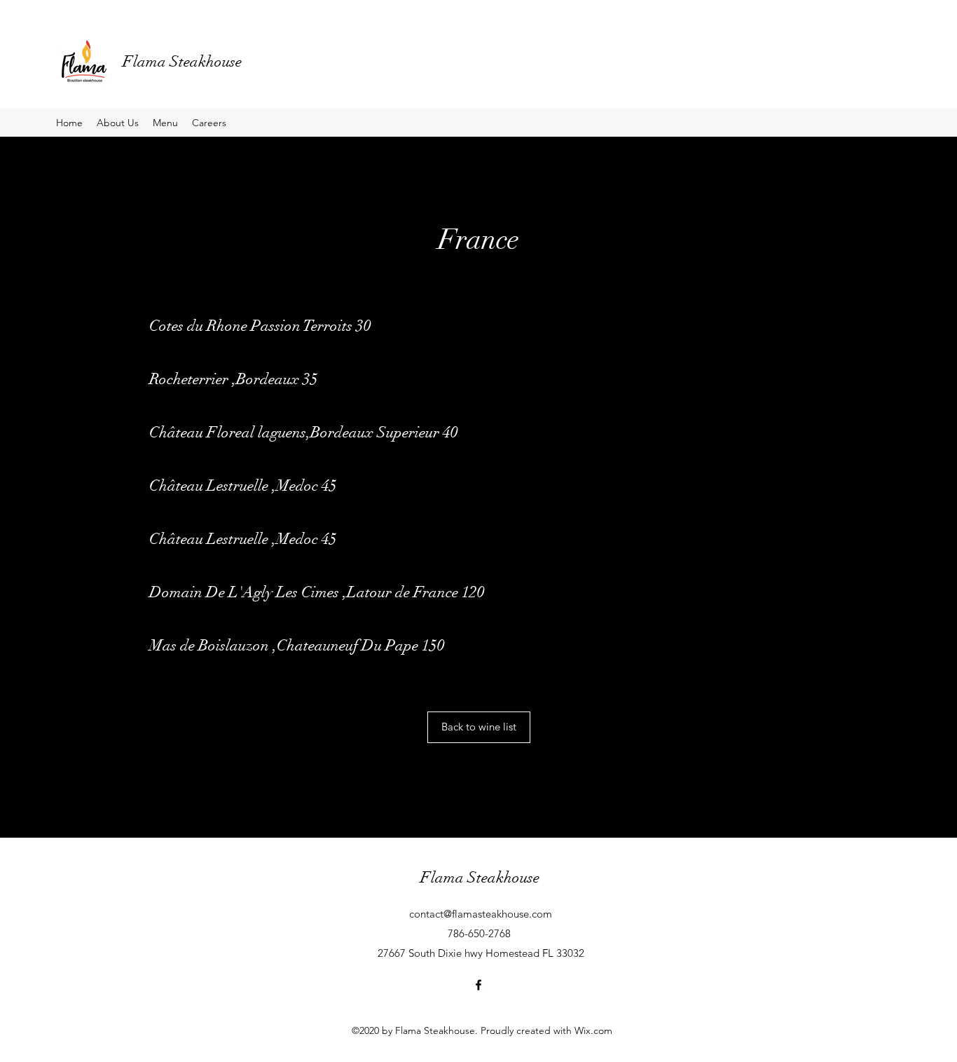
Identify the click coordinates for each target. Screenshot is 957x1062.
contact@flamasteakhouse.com (480, 913)
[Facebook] (478, 985)
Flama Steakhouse (182, 61)
